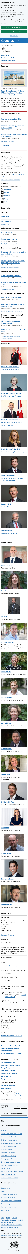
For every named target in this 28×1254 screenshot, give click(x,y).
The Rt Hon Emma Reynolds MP (11, 393)
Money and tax (5, 1168)
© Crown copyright (14, 1250)
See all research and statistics (9, 289)
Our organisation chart (8, 1062)
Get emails (6, 145)
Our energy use (6, 1076)
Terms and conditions (8, 1222)
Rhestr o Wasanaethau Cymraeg (11, 1225)
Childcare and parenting (9, 1140)
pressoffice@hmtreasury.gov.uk (11, 966)
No (25, 1107)
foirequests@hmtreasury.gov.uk (11, 1036)
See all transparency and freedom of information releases (10, 337)
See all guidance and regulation (9, 244)
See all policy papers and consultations (11, 311)
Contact (20, 1220)
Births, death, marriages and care (11, 1134)
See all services (5, 224)
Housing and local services (9, 1165)
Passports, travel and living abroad (12, 1171)
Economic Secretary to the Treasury (12, 452)
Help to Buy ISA (6, 221)
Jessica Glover (6, 774)
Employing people (7, 1159)
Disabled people (6, 1149)
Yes (18, 1107)
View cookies (14, 36)
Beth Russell (5, 591)
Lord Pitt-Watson (7, 531)
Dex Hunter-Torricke (7, 879)
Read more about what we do (10, 180)
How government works (8, 1207)
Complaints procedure (8, 1068)
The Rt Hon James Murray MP (10, 420)
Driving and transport (8, 1153)
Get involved (5, 1210)
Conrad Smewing (6, 697)
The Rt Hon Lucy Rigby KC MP (10, 449)
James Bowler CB (7, 565)
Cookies (14, 1218)
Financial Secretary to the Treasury (12, 422)
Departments (5, 1188)
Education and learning (8, 1156)
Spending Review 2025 (7, 58)
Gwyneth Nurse (6, 723)
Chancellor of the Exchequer (10, 369)
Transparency (5, 1204)
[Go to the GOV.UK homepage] (7, 40)
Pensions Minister (6, 507)
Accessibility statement (8, 1220)
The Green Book (6, 232)
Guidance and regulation (9, 1194)
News (3, 1191)
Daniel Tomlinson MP (8, 475)
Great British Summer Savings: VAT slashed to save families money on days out (12, 93)
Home (2, 45)
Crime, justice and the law (9, 1146)
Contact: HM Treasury (8, 935)
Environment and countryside (10, 1162)
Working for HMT (6, 1088)
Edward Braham (6, 905)
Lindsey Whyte (6, 672)
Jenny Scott (5, 828)
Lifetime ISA (5, 216)
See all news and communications (10, 267)
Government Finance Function (11, 1046)
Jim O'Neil (4, 616)
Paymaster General (7, 425)
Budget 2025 (5, 55)
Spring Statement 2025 (8, 60)
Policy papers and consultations (11, 1201)
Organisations (10, 45)
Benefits (3, 1130)
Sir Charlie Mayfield (7, 802)
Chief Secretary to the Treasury (11, 396)
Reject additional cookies (14, 32)
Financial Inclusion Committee (11, 119)
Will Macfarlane (6, 749)
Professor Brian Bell (7, 642)
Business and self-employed (10, 1137)
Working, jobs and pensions (9, 1178)
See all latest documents (7, 141)
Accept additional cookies (14, 27)
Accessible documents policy (10, 1065)
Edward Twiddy (6, 853)
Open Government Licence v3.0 (11, 1235)
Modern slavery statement (10, 1073)
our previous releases (16, 1001)
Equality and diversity (8, 1071)
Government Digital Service (9, 1227)
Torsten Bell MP (6, 504)
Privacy (8, 1218)
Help (2, 1218)
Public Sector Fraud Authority (11, 1053)
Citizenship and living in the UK (11, 1143)
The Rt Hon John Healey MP (10, 367)
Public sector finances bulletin (11, 276)
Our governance (6, 1079)
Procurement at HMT (8, 1086)
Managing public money (9, 239)
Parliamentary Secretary (9, 533)
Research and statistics (8, 1197)
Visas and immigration (8, 1175)
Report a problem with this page (14, 1114)
